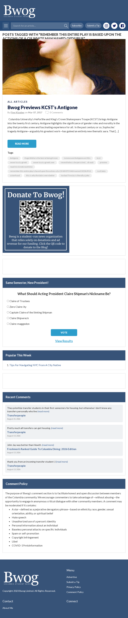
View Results (64, 341)
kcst (98, 158)
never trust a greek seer (43, 162)
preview (103, 162)
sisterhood (15, 175)
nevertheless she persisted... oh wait (77, 162)
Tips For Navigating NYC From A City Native (35, 365)
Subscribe (77, 25)
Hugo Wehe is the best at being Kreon (41, 158)
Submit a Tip (93, 25)
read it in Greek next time (21, 166)
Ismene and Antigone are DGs (77, 158)
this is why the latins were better (40, 175)
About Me (7, 607)
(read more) (43, 411)
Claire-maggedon (20, 323)
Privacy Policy (73, 587)
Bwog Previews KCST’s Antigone (43, 107)
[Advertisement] (64, 266)
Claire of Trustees (20, 301)
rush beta (101, 171)
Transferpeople (16, 415)
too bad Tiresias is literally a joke (75, 175)
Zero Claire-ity (18, 306)
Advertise (71, 577)
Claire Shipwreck (19, 318)
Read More (22, 143)
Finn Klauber (17, 112)
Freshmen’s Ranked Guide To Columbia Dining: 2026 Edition (41, 449)
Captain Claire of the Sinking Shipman (31, 312)
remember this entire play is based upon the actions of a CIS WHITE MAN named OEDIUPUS (50, 171)
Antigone (14, 158)
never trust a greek (18, 162)
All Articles (18, 101)
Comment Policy (75, 592)
